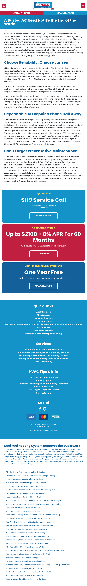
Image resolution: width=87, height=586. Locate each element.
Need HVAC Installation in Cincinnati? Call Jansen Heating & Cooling (33, 504)
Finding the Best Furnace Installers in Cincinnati (25, 479)
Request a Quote (21, 13)
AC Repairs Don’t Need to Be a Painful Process (24, 575)
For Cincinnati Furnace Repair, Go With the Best (25, 493)
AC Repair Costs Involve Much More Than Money (25, 532)
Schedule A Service (44, 318)
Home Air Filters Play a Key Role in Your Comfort (25, 568)
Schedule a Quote (43, 286)
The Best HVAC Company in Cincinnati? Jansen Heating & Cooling (33, 515)
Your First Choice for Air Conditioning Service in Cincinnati (29, 522)
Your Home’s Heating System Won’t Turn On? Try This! (28, 554)
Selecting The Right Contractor (43, 389)
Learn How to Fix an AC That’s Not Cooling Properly (26, 529)
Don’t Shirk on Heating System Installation (23, 508)
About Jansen (43, 315)
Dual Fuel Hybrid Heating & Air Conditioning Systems (43, 352)
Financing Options (43, 380)
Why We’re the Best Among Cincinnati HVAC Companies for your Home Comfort (43, 324)
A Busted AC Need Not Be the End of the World (25, 547)
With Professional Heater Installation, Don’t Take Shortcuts (29, 525)
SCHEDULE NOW (43, 215)
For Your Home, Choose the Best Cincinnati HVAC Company (30, 490)
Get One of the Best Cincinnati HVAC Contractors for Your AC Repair (34, 500)
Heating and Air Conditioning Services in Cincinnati (43, 358)
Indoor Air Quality (43, 361)
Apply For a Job (43, 312)
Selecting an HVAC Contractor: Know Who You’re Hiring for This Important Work (38, 565)
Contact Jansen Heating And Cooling (43, 333)
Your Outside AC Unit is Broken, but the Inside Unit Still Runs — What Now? (35, 550)
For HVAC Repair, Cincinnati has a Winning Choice (26, 561)
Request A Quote (43, 321)
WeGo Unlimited (51, 430)
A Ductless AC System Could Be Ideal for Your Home (27, 543)
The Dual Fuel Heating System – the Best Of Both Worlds (29, 572)
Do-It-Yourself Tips (43, 386)
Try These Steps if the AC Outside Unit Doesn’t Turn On (28, 518)
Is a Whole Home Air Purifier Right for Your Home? (26, 483)
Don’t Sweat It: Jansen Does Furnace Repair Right (26, 486)
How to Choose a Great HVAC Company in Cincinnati (27, 536)
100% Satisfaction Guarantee (43, 377)
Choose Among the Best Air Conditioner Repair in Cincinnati (30, 540)
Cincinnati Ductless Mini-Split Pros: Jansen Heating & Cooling (30, 475)
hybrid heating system (16, 456)
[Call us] (4, 5)
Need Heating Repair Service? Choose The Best (25, 497)
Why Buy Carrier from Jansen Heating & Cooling (25, 472)
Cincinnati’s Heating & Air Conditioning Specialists (43, 383)
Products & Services (43, 330)
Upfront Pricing (43, 393)
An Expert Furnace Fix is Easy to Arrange (22, 558)
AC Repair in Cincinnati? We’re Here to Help (23, 511)
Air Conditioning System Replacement (43, 349)
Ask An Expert (43, 327)
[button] (83, 5)
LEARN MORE (43, 253)
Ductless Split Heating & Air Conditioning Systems (43, 355)
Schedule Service (65, 13)
